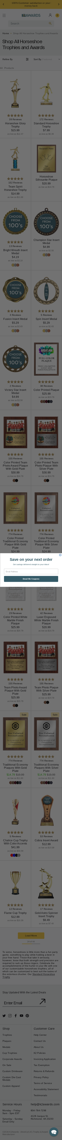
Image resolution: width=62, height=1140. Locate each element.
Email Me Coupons (31, 579)
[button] (53, 1131)
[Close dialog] (60, 555)
